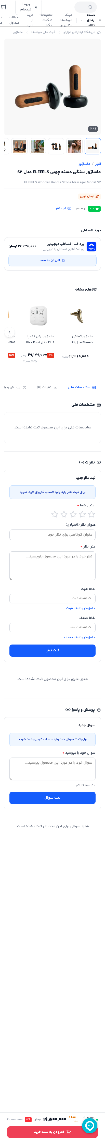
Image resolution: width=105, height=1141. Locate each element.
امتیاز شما (86, 505)
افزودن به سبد (50, 260)
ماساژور (18, 32)
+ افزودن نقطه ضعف (80, 637)
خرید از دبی (30, 20)
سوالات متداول (14, 20)
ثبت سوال (52, 798)
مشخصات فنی (79, 387)
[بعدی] (9, 332)
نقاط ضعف (87, 618)
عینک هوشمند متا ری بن (66, 20)
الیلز (98, 164)
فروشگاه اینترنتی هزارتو (79, 32)
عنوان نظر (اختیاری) (80, 524)
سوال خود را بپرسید (79, 753)
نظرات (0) (44, 387)
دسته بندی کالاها (90, 20)
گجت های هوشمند (43, 32)
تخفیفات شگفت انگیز (46, 20)
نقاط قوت (88, 589)
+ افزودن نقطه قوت (81, 608)
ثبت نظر (61, 209)
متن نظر (88, 546)
